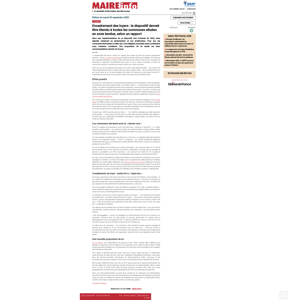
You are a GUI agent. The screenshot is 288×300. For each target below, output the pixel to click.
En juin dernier (97, 243)
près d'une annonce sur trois (134, 162)
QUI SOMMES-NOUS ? (177, 9)
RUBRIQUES (191, 9)
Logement (96, 21)
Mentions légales (130, 295)
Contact (147, 298)
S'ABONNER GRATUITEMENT (183, 18)
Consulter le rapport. (99, 283)
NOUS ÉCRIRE (185, 23)
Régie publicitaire (143, 295)
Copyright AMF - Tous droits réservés (97, 295)
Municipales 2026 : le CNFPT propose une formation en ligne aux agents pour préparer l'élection (179, 63)
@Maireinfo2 (137, 289)
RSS (120, 295)
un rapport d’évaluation (112, 58)
